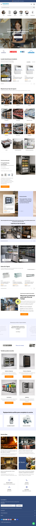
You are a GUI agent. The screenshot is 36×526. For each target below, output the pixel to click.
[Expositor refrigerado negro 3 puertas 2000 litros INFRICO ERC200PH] (9, 200)
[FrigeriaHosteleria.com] (9, 51)
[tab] (7, 163)
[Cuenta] (31, 4)
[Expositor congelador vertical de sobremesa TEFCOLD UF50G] (8, 174)
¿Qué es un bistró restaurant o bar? (26, 450)
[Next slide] (20, 46)
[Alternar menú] (1, 4)
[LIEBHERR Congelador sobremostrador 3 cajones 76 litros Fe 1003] (2, 174)
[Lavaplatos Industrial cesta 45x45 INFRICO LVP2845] (30, 69)
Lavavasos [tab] (33, 61)
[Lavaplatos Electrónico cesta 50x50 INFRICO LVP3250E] (18, 69)
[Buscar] (33, 7)
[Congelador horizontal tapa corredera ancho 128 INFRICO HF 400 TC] (18, 275)
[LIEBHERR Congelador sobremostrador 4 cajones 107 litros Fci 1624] (5, 174)
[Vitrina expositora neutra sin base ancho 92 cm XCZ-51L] (30, 275)
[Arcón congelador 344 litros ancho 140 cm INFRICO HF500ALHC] (6, 275)
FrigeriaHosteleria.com (7, 522)
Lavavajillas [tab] (28, 61)
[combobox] (18, 7)
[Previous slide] (15, 46)
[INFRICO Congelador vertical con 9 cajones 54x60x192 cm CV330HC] (12, 174)
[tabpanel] (7, 180)
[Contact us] (33, 523)
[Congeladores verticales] (25, 165)
